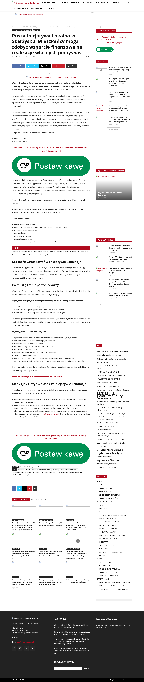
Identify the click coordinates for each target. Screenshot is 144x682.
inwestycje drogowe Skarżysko (117, 375)
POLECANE (101, 555)
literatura (126, 390)
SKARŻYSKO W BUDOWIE (111, 522)
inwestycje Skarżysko (48, 472)
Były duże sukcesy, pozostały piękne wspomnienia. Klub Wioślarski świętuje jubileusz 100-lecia (24, 582)
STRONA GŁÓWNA (49, 3)
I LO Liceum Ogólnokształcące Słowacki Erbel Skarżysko (111, 367)
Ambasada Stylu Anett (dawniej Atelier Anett (115, 582)
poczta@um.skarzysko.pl (49, 414)
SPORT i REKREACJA (18, 520)
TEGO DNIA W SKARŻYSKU (109, 576)
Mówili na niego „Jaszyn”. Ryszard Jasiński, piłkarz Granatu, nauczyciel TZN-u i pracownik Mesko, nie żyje (71, 650)
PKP (117, 423)
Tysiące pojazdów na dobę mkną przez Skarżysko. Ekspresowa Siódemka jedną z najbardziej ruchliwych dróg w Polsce (71, 641)
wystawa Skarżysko (104, 457)
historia (102, 358)
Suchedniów (102, 446)
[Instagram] (20, 648)
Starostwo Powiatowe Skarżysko (111, 443)
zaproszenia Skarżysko (108, 460)
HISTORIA (15, 577)
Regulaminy (114, 680)
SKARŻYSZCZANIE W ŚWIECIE (110, 498)
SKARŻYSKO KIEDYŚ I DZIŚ (109, 572)
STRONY (63, 3)
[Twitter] (32, 648)
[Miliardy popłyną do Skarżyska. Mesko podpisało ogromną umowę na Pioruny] (101, 70)
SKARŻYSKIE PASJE (106, 488)
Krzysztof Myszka (102, 390)
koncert (114, 382)
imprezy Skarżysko (108, 372)
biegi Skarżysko (119, 355)
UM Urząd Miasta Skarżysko (21, 475)
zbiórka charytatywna (106, 464)
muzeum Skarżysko (107, 413)
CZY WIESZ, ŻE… (105, 565)
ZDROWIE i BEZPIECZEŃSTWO (110, 552)
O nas (106, 680)
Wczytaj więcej (113, 129)
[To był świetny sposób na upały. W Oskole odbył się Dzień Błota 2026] (51, 512)
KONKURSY (101, 481)
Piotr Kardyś (100, 423)
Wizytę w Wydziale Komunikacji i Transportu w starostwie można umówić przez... (120, 259)
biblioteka (124, 351)
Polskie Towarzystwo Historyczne (114, 515)
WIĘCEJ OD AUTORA (38, 500)
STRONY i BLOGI (103, 579)
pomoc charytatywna (105, 426)
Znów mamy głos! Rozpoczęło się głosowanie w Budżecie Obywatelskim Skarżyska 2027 (50, 554)
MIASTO (74, 3)
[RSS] (26, 648)
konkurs (122, 383)
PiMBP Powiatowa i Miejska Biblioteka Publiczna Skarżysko (112, 418)
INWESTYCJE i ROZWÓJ (25, 30)
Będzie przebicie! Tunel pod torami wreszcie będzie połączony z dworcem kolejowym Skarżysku (72, 633)
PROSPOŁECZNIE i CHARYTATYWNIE (112, 535)
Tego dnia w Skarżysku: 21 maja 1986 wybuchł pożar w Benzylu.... (120, 270)
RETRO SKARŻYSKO (21, 8)
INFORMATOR (101, 3)
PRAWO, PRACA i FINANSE (109, 528)
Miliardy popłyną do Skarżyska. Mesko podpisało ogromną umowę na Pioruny (120, 70)
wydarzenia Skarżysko (110, 453)
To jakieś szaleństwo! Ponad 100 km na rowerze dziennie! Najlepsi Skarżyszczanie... (119, 119)
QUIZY (99, 559)
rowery (117, 439)
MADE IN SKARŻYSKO (105, 502)
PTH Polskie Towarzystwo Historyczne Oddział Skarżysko (111, 434)
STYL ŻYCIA (69, 577)
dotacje (55, 469)
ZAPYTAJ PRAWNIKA (109, 532)
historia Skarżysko (117, 359)
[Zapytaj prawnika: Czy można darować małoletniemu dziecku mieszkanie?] (101, 248)
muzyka (123, 413)
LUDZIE (114, 3)
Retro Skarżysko (108, 439)
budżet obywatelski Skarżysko (41, 469)
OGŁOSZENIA (88, 3)
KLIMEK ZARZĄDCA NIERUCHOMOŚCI (113, 586)
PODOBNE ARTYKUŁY (21, 500)
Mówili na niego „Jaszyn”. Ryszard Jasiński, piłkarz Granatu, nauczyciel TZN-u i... (119, 108)
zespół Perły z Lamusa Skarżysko (107, 467)
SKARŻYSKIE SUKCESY (107, 492)
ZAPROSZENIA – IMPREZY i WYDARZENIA (112, 589)
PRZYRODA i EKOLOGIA (108, 539)
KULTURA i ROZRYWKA (45, 520)
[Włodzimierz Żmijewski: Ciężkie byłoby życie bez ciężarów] (101, 296)
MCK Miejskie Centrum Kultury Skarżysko (110, 395)
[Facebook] (14, 648)
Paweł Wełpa (20, 57)
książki (111, 390)
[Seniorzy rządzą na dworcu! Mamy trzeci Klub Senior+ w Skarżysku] (78, 569)
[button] (129, 3)
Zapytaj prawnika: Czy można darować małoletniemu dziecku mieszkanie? (120, 248)
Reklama (129, 680)
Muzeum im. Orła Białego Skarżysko (110, 408)
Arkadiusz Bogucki (24, 469)
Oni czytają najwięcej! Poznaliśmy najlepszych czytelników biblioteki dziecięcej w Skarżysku (50, 582)
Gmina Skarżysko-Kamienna (68, 469)
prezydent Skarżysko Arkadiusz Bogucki (70, 472)
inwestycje (36, 472)
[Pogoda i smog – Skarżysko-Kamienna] (114, 187)
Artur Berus (114, 351)
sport (124, 439)
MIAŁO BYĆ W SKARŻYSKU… (109, 569)
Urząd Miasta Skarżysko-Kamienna (31, 467)
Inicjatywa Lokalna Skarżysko (22, 472)
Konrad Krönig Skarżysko (108, 386)
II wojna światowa (102, 362)
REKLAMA (51, 8)
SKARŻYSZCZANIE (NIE (107, 495)
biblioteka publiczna (105, 355)
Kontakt (122, 680)
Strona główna (16, 27)
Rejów (99, 439)
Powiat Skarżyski (104, 430)
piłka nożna (110, 423)
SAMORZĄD (34, 27)
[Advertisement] (91, 18)
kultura (117, 390)
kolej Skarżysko (102, 383)
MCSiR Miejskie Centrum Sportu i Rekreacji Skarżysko (113, 403)
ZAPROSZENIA (36, 8)
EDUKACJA (103, 508)
